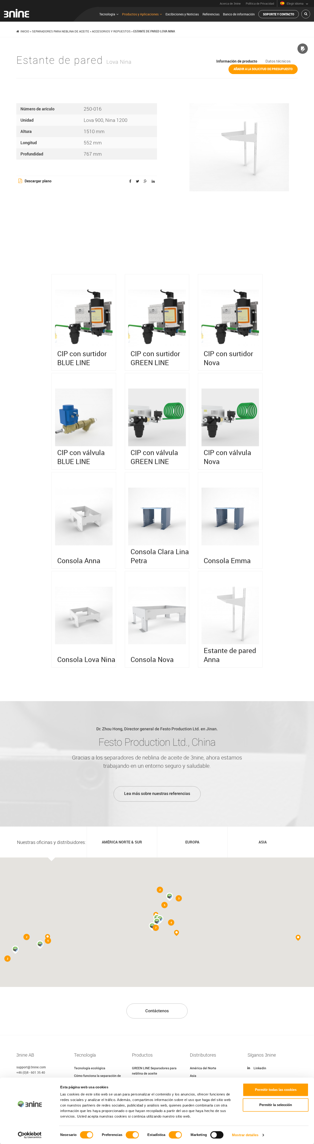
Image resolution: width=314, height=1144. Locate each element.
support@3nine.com (31, 1067)
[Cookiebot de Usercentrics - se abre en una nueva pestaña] (30, 1135)
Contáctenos (157, 1010)
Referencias (211, 14)
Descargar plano (38, 180)
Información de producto (236, 61)
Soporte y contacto (278, 14)
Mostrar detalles (245, 1135)
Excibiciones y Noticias (182, 14)
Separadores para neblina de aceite (60, 31)
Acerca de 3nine (230, 4)
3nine (16, 13)
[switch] (132, 1134)
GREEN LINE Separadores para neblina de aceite (154, 1070)
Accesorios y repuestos (111, 31)
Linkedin (260, 1068)
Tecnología (107, 14)
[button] (156, 922)
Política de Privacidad (260, 4)
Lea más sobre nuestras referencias (157, 793)
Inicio (24, 31)
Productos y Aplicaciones (140, 14)
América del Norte (203, 1068)
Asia (193, 1076)
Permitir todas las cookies (276, 1090)
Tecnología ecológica (89, 1068)
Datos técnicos (278, 61)
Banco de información (239, 14)
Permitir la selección (275, 1105)
